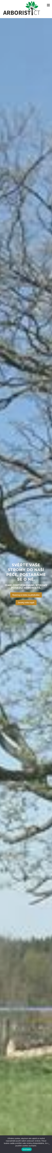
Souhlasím (26, 1149)
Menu (48, 5)
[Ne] (49, 1144)
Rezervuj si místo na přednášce (26, 595)
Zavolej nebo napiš (26, 602)
